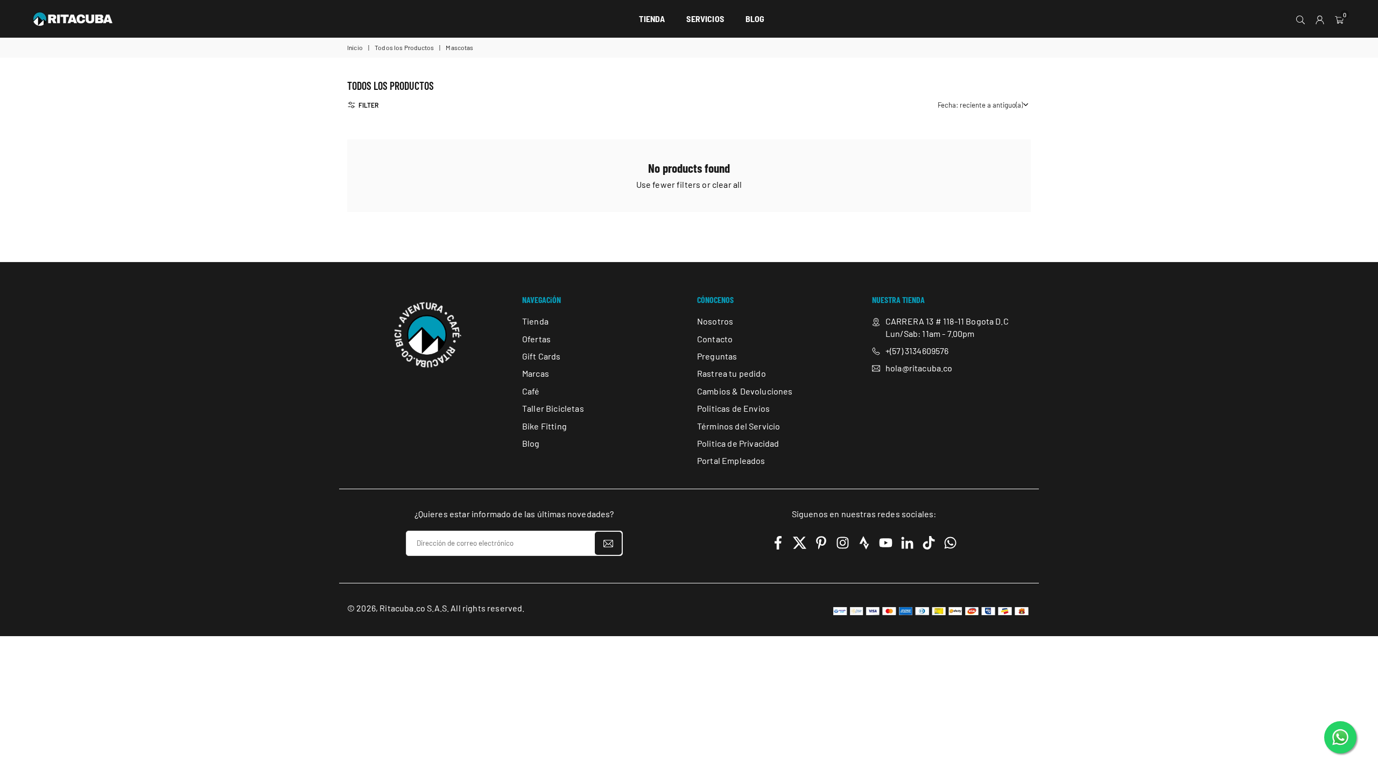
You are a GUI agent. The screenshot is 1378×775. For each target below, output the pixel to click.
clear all (727, 184)
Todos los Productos (404, 47)
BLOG (755, 18)
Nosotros (715, 321)
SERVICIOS (704, 18)
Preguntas (717, 356)
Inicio (355, 47)
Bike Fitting (544, 426)
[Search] (1300, 19)
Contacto (715, 339)
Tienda (535, 321)
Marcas (535, 374)
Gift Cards (541, 356)
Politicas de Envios (733, 409)
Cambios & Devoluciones (745, 391)
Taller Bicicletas (553, 409)
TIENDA (652, 18)
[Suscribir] (608, 543)
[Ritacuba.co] (72, 17)
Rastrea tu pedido (731, 374)
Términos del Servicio (738, 426)
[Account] (1320, 19)
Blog (531, 443)
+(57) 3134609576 (917, 351)
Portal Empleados (731, 461)
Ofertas (536, 339)
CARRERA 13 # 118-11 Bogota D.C (947, 321)
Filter (368, 105)
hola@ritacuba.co (919, 368)
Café (531, 391)
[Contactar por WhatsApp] (1340, 737)
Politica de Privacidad (738, 443)
